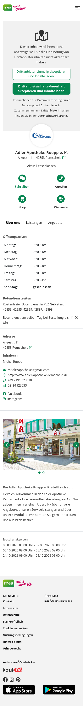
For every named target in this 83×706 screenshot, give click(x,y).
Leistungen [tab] (34, 222)
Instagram (14, 399)
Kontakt (8, 601)
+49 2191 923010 (20, 380)
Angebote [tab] (55, 222)
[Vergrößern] (41, 445)
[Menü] (77, 7)
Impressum (10, 608)
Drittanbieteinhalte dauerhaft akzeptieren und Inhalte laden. (41, 88)
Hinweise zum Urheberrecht (12, 645)
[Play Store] (59, 689)
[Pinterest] (18, 679)
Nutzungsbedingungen (18, 635)
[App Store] (19, 689)
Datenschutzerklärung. (53, 115)
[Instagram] (12, 679)
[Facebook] (5, 679)
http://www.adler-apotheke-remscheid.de (38, 375)
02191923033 (17, 385)
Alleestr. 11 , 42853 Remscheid (40, 158)
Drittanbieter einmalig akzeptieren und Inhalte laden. (42, 73)
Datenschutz (11, 615)
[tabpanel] (41, 445)
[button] (7, 445)
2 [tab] (45, 474)
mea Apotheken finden (58, 600)
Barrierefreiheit (13, 621)
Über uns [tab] (13, 222)
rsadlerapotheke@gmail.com (29, 370)
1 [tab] (40, 474)
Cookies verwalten (15, 628)
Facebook (15, 394)
